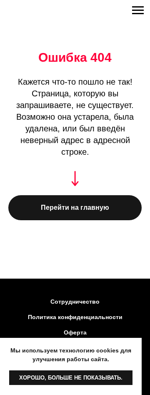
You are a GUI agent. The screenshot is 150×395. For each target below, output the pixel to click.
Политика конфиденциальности (75, 317)
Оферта (75, 332)
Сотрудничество (75, 301)
